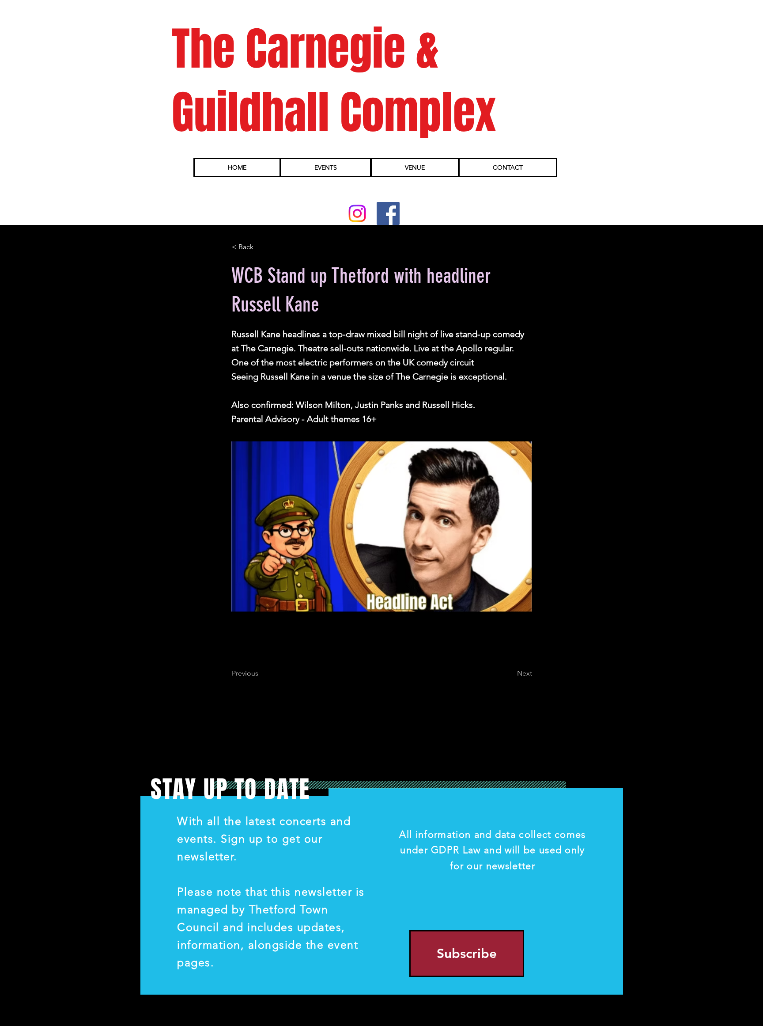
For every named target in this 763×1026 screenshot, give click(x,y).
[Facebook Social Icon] (388, 213)
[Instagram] (357, 213)
